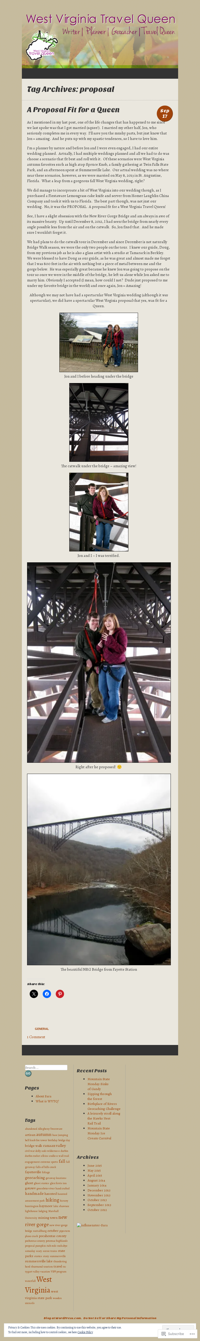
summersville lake (39, 1261)
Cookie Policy (85, 1332)
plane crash (31, 1236)
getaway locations (56, 1178)
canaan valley (54, 1145)
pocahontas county (52, 1235)
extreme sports (49, 1162)
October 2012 (97, 1209)
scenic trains (50, 1251)
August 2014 (96, 1180)
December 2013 (99, 1190)
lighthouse (31, 1211)
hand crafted (62, 1188)
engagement (32, 1162)
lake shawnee (61, 1206)
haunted (51, 1193)
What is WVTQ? (47, 1101)
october (53, 1230)
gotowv (30, 1188)
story (46, 1256)
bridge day (64, 1140)
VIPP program (58, 1272)
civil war (30, 1151)
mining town (48, 1217)
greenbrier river (45, 1188)
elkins (44, 1156)
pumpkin (40, 1246)
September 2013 (99, 1204)
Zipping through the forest (100, 1096)
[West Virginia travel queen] (100, 39)
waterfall (30, 1281)
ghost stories (41, 1183)
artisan (30, 1134)
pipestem (64, 1231)
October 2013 (97, 1199)
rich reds (52, 1246)
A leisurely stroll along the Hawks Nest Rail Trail (104, 1118)
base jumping (60, 1135)
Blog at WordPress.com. (63, 1318)
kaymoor (46, 1205)
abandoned (31, 1129)
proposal (30, 1246)
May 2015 (94, 1170)
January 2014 (97, 1185)
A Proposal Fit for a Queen (73, 110)
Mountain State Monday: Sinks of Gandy (99, 1084)
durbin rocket (32, 1156)
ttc (64, 1267)
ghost (29, 1182)
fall (62, 1161)
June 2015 (95, 1165)
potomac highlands (57, 1241)
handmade (34, 1193)
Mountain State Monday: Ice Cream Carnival (99, 1133)
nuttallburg (40, 1231)
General (42, 1028)
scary (39, 1251)
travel (58, 1266)
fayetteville (33, 1172)
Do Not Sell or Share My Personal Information (120, 1318)
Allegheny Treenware (50, 1129)
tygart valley (32, 1272)
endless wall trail (59, 1156)
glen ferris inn (58, 1183)
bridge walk (33, 1145)
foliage (46, 1172)
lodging (43, 1211)
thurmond (37, 1267)
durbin (64, 1151)
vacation (45, 1272)
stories (38, 1256)
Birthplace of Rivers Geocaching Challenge (104, 1106)
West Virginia (38, 1284)
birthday (53, 1140)
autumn (44, 1134)
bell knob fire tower (36, 1140)
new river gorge (46, 1221)
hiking (52, 1200)
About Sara (43, 1096)
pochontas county (35, 1241)
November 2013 (99, 1195)
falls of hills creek (46, 1167)
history (64, 1201)
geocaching (35, 1177)
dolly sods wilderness (47, 1151)
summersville (58, 1256)
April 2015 (95, 1175)
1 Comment (36, 1036)
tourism (48, 1267)
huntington (32, 1206)
